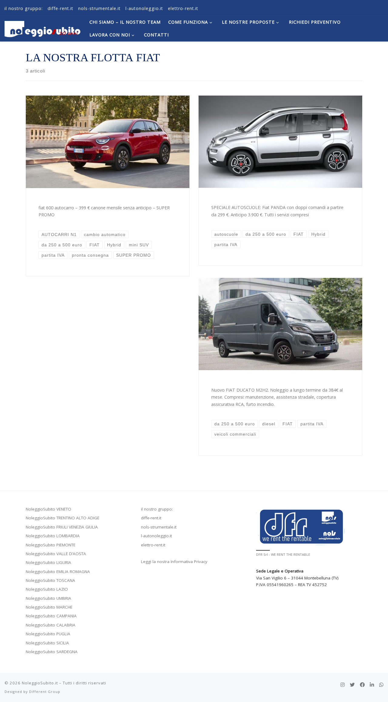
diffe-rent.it (151, 518)
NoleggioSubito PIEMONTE (50, 545)
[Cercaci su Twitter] (352, 685)
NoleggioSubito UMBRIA (48, 598)
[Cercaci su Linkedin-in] (372, 685)
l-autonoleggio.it (156, 535)
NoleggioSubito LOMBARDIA (53, 535)
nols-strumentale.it (158, 527)
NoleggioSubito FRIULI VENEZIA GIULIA (62, 527)
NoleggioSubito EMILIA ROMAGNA (58, 571)
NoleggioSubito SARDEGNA (52, 651)
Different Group (44, 691)
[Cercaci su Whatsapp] (381, 685)
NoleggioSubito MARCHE (49, 607)
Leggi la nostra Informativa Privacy (174, 561)
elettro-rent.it (153, 545)
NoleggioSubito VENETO (48, 509)
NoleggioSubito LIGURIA (48, 562)
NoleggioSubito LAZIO (47, 589)
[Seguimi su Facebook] (362, 685)
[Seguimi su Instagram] (342, 685)
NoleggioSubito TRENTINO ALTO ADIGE (62, 518)
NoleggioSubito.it (40, 683)
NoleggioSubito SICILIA (47, 643)
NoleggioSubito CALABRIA (50, 625)
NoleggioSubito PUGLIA (48, 633)
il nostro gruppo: (157, 509)
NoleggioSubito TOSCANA (50, 580)
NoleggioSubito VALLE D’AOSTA (56, 553)
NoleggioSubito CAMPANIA (51, 616)
